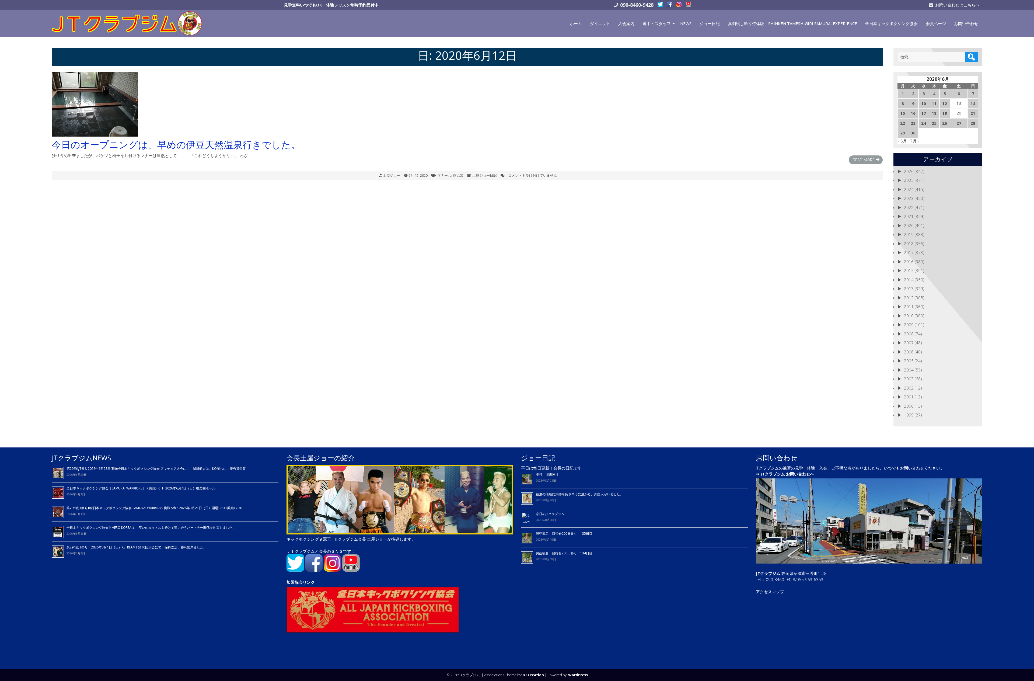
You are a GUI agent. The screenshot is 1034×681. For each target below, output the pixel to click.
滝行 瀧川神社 (547, 474)
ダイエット (600, 23)
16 (913, 113)
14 (972, 103)
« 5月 (902, 141)
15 (902, 113)
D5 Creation (533, 674)
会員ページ (936, 23)
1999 (909, 415)
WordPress (578, 674)
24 (923, 123)
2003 (909, 378)
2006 (909, 352)
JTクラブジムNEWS (81, 457)
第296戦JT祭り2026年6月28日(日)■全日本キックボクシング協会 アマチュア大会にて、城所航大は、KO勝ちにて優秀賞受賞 (156, 468)
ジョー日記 (710, 23)
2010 (909, 315)
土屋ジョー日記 (484, 175)
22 (902, 123)
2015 (909, 270)
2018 (909, 243)
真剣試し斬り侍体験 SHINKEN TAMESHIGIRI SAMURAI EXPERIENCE (792, 23)
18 (934, 113)
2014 (909, 279)
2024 (909, 189)
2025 (909, 180)
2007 (909, 342)
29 (902, 132)
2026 (909, 171)
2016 (909, 261)
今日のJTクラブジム (550, 514)
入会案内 (626, 23)
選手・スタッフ (656, 23)
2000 (909, 406)
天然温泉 (456, 175)
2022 (909, 207)
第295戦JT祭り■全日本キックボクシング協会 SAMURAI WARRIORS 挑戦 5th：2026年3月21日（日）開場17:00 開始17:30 (154, 508)
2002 (909, 388)
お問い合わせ (966, 23)
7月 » (914, 141)
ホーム (576, 23)
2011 (909, 306)
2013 (909, 288)
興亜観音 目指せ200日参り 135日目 (564, 533)
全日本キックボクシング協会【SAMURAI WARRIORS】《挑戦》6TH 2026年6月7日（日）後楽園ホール (141, 488)
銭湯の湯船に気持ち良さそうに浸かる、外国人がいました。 (579, 494)
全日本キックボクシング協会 (891, 23)
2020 (909, 225)
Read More (864, 159)
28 (972, 123)
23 (913, 123)
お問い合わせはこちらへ (957, 5)
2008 (909, 333)
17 (923, 113)
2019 (909, 234)
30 (913, 132)
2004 (909, 370)
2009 (909, 324)
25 (934, 123)
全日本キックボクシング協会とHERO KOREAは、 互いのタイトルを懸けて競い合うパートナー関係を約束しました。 (151, 527)
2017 (909, 252)
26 (944, 123)
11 (934, 103)
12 (944, 103)
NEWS (685, 23)
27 (958, 123)
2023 (909, 198)
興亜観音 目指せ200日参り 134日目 (566, 553)
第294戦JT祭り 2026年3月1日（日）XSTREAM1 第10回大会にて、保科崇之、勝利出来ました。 (137, 547)
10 (923, 103)
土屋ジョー (391, 175)
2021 (909, 216)
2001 (909, 396)
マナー (442, 175)
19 (944, 113)
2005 (909, 360)
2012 (909, 297)
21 (972, 113)
